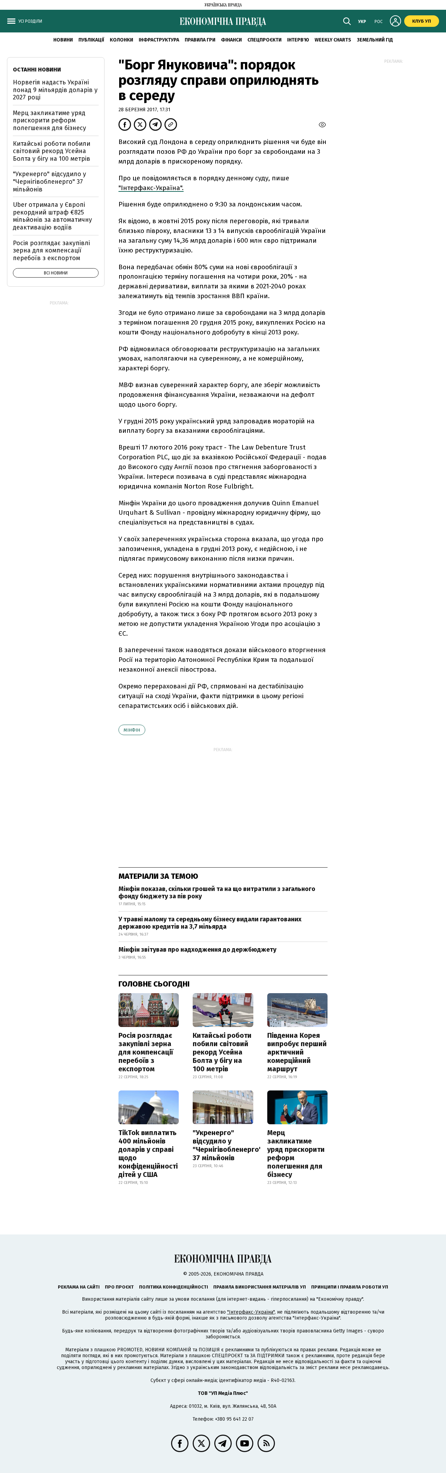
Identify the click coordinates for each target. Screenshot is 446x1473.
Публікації (91, 40)
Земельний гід (375, 40)
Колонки (121, 40)
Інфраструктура (159, 40)
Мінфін (132, 730)
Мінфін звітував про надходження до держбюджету (197, 949)
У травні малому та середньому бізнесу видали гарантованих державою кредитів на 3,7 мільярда (209, 923)
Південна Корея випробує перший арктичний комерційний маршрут (297, 1052)
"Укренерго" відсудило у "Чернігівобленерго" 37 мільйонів (227, 1145)
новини (63, 40)
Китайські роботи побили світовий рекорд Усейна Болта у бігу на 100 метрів (222, 1052)
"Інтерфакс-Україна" (251, 1312)
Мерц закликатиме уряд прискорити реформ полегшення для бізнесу (296, 1153)
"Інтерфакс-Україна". (151, 188)
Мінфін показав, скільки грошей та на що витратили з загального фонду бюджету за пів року (216, 892)
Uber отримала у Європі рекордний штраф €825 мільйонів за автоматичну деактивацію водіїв (52, 216)
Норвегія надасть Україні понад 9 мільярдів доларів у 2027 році (55, 89)
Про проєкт (119, 1287)
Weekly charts (333, 40)
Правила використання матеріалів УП (259, 1287)
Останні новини (37, 69)
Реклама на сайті (79, 1287)
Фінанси (231, 40)
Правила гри (200, 40)
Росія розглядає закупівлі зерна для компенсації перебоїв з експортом (145, 1052)
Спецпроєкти (264, 40)
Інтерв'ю (298, 40)
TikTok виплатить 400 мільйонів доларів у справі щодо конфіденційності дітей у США (148, 1153)
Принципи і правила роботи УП (349, 1287)
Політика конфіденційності (173, 1287)
